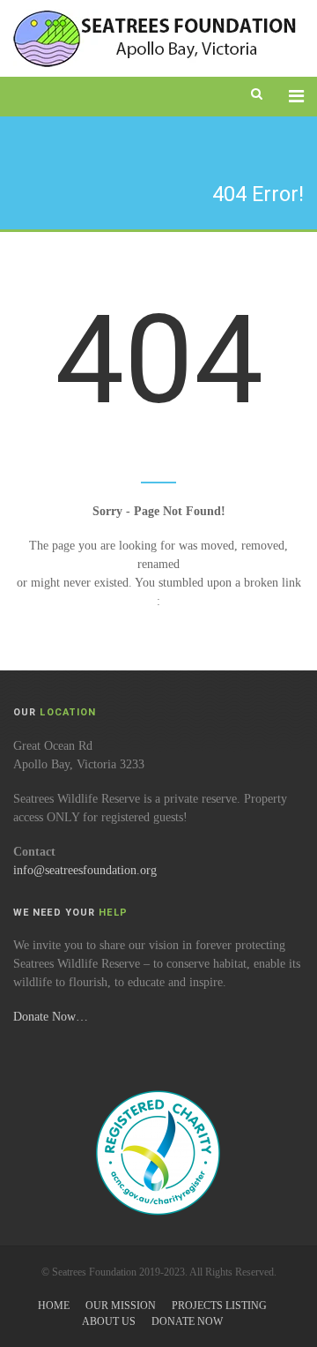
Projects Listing (219, 1305)
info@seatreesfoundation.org (85, 870)
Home (54, 1305)
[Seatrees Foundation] (156, 38)
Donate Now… (50, 1016)
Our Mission (120, 1305)
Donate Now (187, 1321)
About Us (109, 1321)
